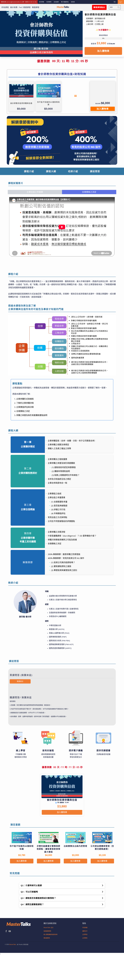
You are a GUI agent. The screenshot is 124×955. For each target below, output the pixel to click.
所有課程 (5, 7)
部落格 (73, 2)
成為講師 (56, 2)
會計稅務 (14, 7)
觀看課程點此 (99, 7)
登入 (115, 2)
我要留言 (20, 681)
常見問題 (41, 2)
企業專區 (84, 938)
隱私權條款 (47, 938)
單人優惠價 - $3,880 (63, 802)
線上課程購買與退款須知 (50, 934)
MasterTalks (12, 944)
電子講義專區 (65, 2)
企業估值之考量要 (35, 192)
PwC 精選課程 (25, 7)
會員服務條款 (47, 931)
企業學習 (84, 934)
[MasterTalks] (63, 7)
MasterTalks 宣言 (48, 927)
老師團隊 (48, 2)
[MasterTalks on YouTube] (9, 931)
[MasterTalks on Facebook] (6, 931)
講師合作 (84, 931)
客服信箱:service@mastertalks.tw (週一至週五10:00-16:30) (19, 2)
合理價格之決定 (89, 192)
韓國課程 (35, 7)
